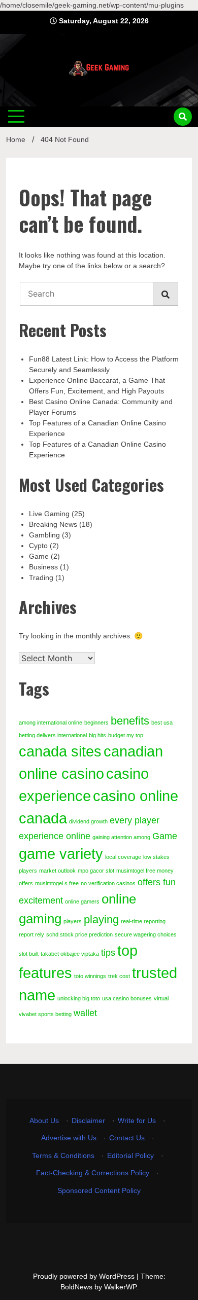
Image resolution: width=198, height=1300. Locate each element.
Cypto (38, 545)
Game (39, 556)
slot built (29, 954)
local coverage (123, 857)
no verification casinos (108, 883)
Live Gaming (49, 514)
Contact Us (127, 1138)
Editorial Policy (130, 1155)
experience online (54, 836)
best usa (162, 722)
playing (101, 919)
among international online (50, 722)
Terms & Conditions (63, 1155)
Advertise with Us (68, 1138)
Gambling (44, 535)
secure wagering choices (146, 934)
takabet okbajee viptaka (70, 954)
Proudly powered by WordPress (85, 1276)
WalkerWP (120, 1287)
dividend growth (88, 821)
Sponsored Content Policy (99, 1190)
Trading (41, 577)
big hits (97, 735)
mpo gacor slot (96, 871)
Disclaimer (88, 1120)
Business (43, 567)
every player (134, 820)
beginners (96, 722)
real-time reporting (143, 921)
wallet (85, 1013)
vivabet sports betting (45, 1014)
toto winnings (90, 976)
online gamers (82, 901)
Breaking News (53, 524)
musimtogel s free (57, 883)
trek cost (119, 976)
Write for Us (137, 1120)
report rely (31, 934)
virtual (161, 998)
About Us (44, 1120)
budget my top (125, 735)
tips (108, 953)
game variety (61, 853)
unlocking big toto (78, 998)
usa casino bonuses (127, 998)
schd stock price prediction (79, 934)
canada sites (60, 751)
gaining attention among (121, 837)
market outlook (57, 871)
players (72, 921)
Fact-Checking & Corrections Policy (92, 1173)
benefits (130, 720)
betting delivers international (53, 735)
